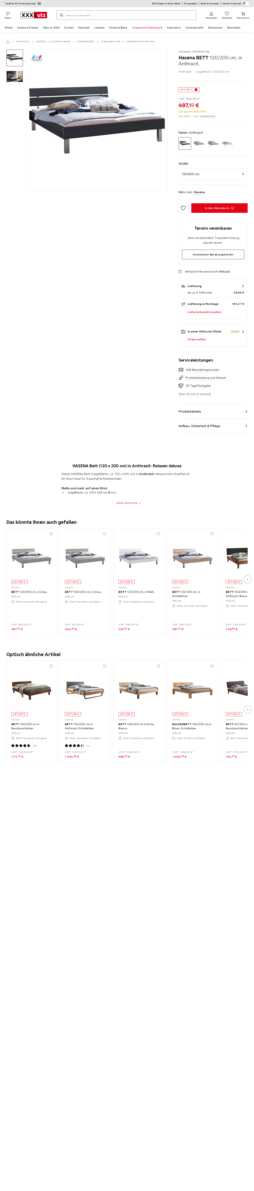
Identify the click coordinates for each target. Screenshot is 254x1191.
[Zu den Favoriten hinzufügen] (183, 208)
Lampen (99, 27)
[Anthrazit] (185, 143)
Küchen (69, 27)
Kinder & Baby (118, 27)
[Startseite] (8, 41)
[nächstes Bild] (248, 579)
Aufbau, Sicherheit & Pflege (199, 426)
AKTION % (186, 89)
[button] (14, 58)
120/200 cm (190, 174)
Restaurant (215, 27)
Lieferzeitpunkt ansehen (204, 312)
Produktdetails (190, 411)
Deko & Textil (51, 27)
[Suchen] (61, 15)
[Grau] (213, 143)
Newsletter (234, 27)
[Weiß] (227, 143)
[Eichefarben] (199, 143)
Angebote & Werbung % (147, 27)
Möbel (9, 27)
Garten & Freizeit (27, 27)
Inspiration (174, 27)
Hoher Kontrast (232, 3)
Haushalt (84, 27)
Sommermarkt (194, 27)
